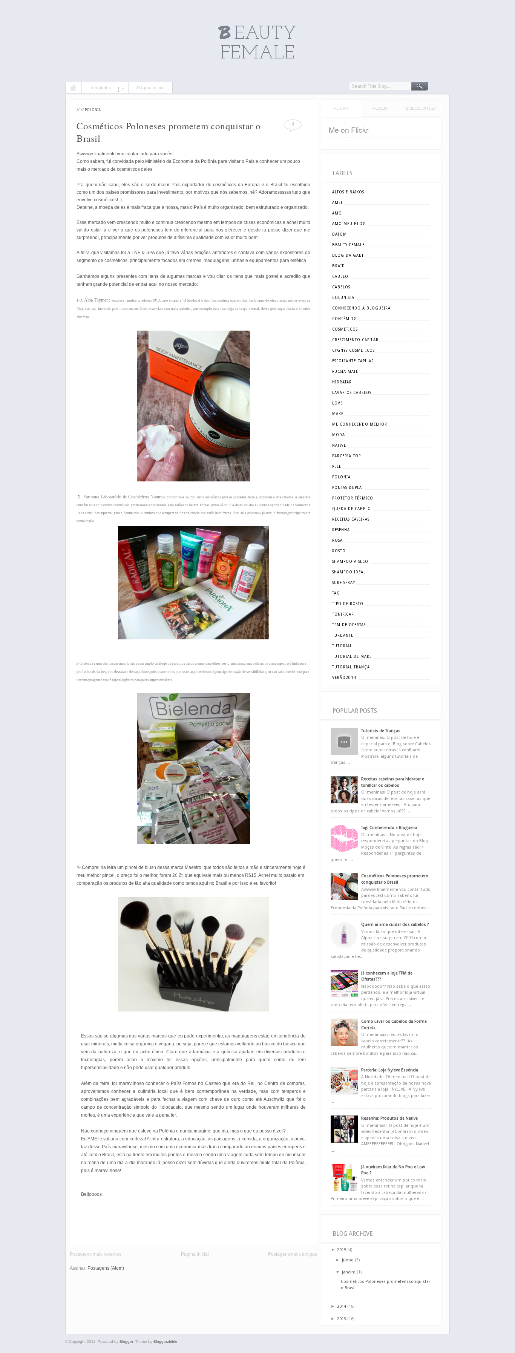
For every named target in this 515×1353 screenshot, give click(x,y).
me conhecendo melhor (359, 424)
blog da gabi (347, 255)
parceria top (346, 456)
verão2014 (344, 678)
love (337, 403)
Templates (100, 87)
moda (338, 435)
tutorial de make (352, 656)
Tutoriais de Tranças (380, 730)
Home (73, 88)
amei (337, 203)
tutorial (342, 646)
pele (336, 466)
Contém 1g (344, 319)
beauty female (348, 245)
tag (336, 593)
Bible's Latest (421, 108)
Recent (380, 108)
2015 (341, 1249)
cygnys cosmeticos (353, 350)
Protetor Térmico (352, 498)
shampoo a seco (350, 561)
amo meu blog (349, 224)
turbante (342, 635)
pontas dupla (347, 488)
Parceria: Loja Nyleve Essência (389, 1070)
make (337, 414)
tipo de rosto (347, 604)
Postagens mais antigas (292, 1254)
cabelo (340, 276)
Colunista (343, 298)
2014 (341, 1306)
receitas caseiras (350, 519)
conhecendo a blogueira (361, 308)
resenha (341, 530)
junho (348, 1260)
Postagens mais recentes (95, 1254)
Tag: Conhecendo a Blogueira (389, 827)
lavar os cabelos (351, 393)
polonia (93, 110)
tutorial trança (351, 667)
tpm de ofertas (349, 625)
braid (338, 266)
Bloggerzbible (165, 1341)
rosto (339, 551)
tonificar (343, 614)
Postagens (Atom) (105, 1268)
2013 (341, 1318)
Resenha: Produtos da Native (389, 1118)
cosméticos (345, 329)
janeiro (349, 1272)
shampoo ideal (349, 572)
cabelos (341, 287)
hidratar (342, 382)
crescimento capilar (355, 340)
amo (337, 213)
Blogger (126, 1341)
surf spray (343, 583)
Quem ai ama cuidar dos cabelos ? (395, 924)
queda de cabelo (351, 509)
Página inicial (151, 87)
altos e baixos (348, 192)
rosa (337, 540)
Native (339, 445)
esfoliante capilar (353, 361)
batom (339, 234)
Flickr (341, 108)
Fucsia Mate (345, 371)
